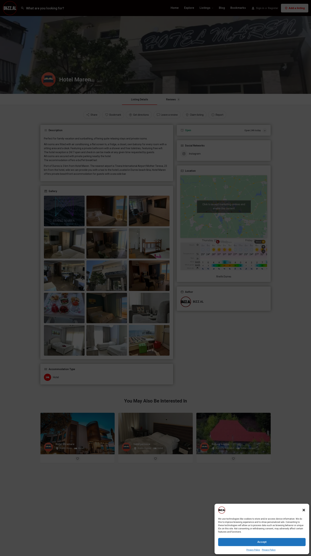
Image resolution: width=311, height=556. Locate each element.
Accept (262, 542)
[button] (304, 510)
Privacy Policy (253, 550)
